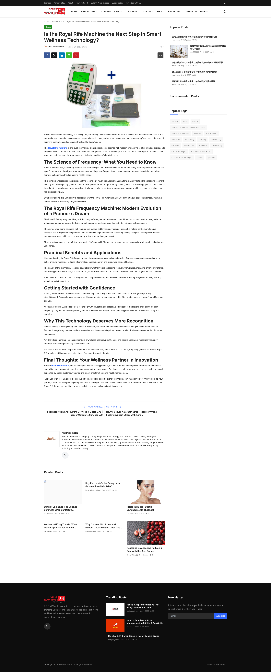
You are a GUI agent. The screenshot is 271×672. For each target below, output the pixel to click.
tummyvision (90, 531)
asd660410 (194, 52)
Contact (47, 3)
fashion (174, 121)
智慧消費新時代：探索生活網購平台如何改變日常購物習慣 (197, 62)
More (203, 11)
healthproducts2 (70, 432)
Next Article (112, 407)
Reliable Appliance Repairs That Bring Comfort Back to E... (143, 606)
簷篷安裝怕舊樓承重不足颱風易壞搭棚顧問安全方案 (208, 47)
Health (55, 21)
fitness (200, 157)
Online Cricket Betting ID (181, 157)
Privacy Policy (59, 3)
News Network (82, 3)
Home (74, 11)
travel (185, 121)
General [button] (190, 11)
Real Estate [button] (174, 11)
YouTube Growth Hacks (201, 151)
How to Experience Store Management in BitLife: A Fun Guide (145, 621)
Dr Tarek (130, 514)
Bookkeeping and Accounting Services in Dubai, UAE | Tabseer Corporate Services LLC (75, 413)
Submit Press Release (100, 3)
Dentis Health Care (93, 490)
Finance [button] (147, 11)
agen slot (211, 157)
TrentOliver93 (132, 555)
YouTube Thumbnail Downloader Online (188, 127)
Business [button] (132, 11)
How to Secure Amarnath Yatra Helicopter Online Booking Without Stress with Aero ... (131, 413)
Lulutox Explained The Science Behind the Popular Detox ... (60, 508)
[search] (224, 11)
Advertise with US (133, 3)
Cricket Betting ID (178, 151)
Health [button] (105, 11)
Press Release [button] (88, 11)
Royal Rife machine (57, 148)
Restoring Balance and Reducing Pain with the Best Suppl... (144, 549)
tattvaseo (48, 531)
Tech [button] (159, 11)
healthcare (175, 139)
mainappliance (132, 611)
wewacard (176, 40)
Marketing (189, 139)
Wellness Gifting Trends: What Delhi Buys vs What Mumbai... (60, 526)
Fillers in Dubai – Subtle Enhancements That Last (140, 508)
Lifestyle (197, 133)
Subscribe (220, 615)
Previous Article (95, 407)
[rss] (47, 626)
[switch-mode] (225, 3)
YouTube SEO (211, 133)
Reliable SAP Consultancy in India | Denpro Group (133, 636)
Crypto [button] (118, 11)
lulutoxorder (49, 514)
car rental (175, 145)
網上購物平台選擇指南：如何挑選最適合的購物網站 (194, 72)
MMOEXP (203, 145)
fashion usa (189, 145)
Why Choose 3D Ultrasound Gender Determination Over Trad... (104, 526)
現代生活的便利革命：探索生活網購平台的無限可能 (194, 36)
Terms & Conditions (215, 664)
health (195, 121)
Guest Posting (117, 3)
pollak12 (130, 626)
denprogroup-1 (114, 639)
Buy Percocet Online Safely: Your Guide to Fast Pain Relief (103, 485)
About (70, 3)
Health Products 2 (60, 365)
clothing (202, 139)
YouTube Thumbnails (180, 133)
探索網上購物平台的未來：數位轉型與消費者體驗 (193, 81)
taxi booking (216, 139)
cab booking (217, 145)
